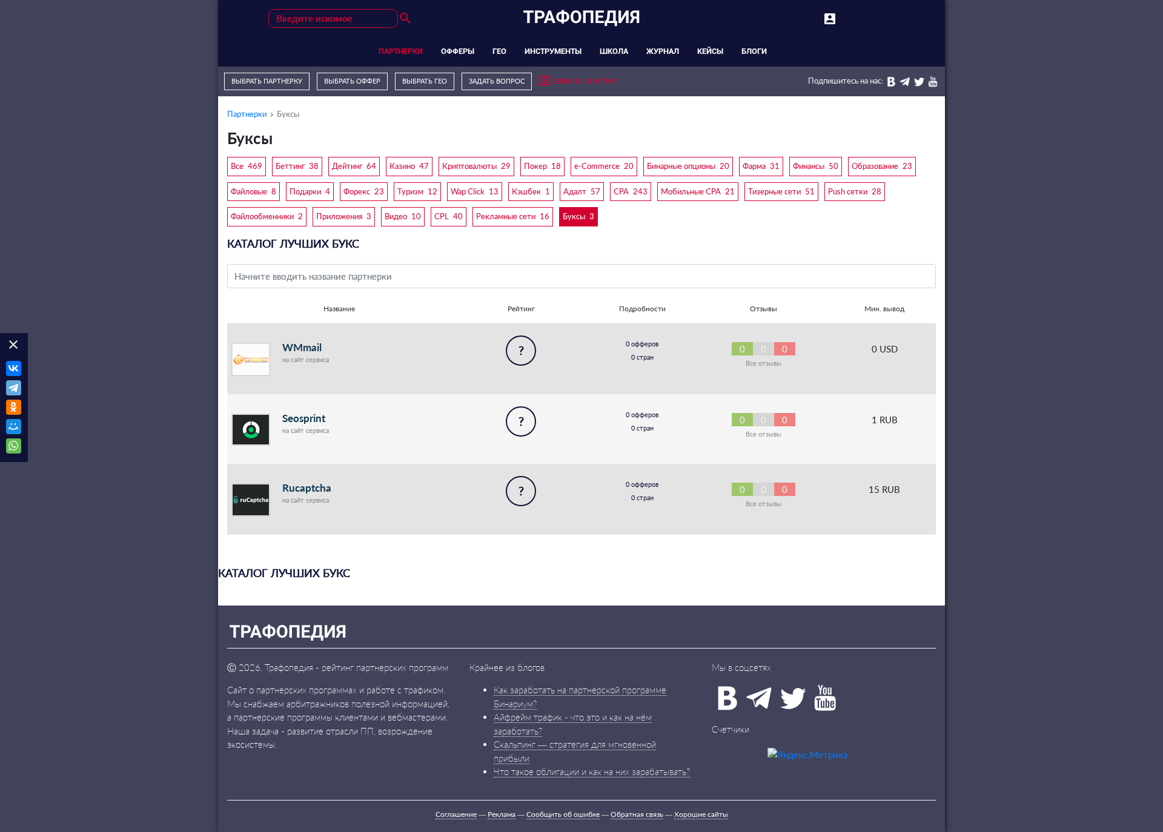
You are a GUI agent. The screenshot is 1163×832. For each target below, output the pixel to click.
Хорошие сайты (701, 814)
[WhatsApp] (13, 447)
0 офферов (642, 344)
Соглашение (456, 814)
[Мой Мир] (13, 428)
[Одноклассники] (13, 409)
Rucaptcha (306, 487)
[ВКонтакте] (13, 370)
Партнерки (247, 114)
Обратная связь (637, 814)
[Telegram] (13, 389)
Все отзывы (763, 363)
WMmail (302, 347)
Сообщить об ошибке (563, 814)
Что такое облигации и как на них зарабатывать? (592, 771)
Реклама (501, 814)
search (405, 18)
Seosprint (303, 418)
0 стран (642, 357)
